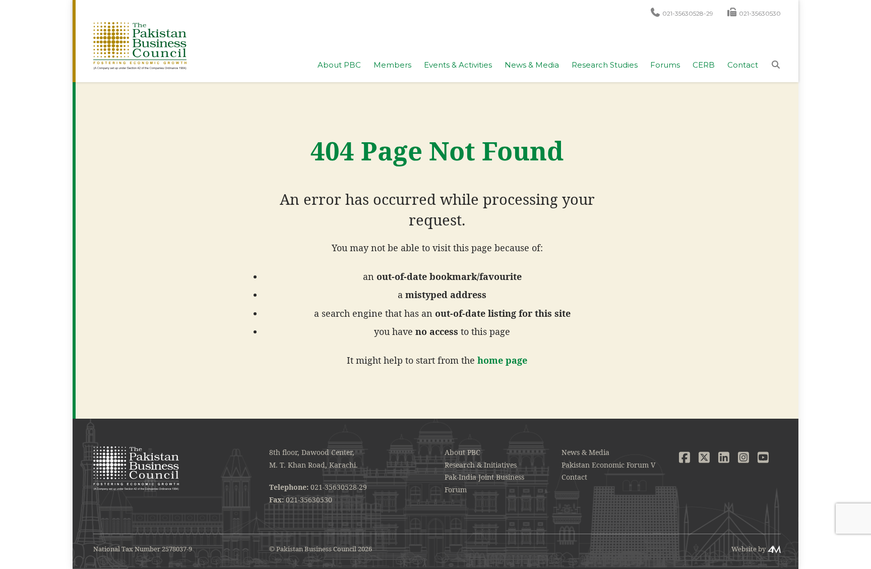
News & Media (532, 65)
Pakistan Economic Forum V (608, 465)
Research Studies (605, 65)
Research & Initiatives (481, 465)
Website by (748, 548)
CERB (704, 65)
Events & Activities (458, 65)
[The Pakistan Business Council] (139, 45)
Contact (742, 65)
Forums (665, 65)
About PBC (339, 65)
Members (392, 65)
